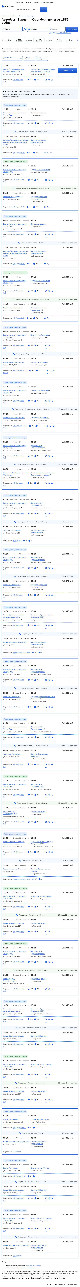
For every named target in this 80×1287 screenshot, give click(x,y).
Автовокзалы (60, 1284)
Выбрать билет (67, 71)
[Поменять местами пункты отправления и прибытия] (24, 29)
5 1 (33, 1127)
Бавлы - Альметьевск (28, 1268)
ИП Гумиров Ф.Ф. (19, 1127)
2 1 (29, 540)
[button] (3, 40)
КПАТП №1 (17, 540)
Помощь (28, 3)
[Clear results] (21, 29)
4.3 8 (38, 652)
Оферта (36, 3)
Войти (44, 9)
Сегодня (52, 32)
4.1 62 (35, 123)
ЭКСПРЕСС (17, 1152)
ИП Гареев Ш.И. (19, 152)
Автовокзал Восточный (21, 652)
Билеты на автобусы (9, 16)
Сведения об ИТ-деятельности (27, 9)
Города (49, 1284)
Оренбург (30, 16)
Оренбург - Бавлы (34, 1266)
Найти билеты (72, 29)
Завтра (58, 32)
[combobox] (12, 29)
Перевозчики (72, 1284)
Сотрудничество (48, 3)
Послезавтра (66, 32)
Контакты (19, 3)
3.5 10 (34, 80)
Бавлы (21, 16)
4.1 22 (36, 370)
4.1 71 (33, 152)
